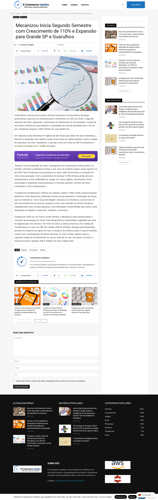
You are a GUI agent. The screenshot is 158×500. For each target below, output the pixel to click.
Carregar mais (124, 91)
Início (12, 13)
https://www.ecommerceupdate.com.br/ (43, 261)
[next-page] (41, 320)
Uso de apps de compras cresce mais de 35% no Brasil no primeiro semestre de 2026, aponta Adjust (131, 124)
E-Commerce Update (27, 45)
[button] (123, 4)
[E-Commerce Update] (15, 45)
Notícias (18, 13)
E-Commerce (33, 250)
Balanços (26, 13)
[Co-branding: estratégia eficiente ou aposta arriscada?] (111, 138)
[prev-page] (24, 320)
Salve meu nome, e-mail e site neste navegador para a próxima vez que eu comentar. (50, 381)
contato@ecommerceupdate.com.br (70, 480)
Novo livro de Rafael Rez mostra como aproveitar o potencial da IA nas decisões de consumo (131, 34)
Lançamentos (76, 304)
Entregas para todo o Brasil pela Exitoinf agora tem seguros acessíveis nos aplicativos (83, 310)
